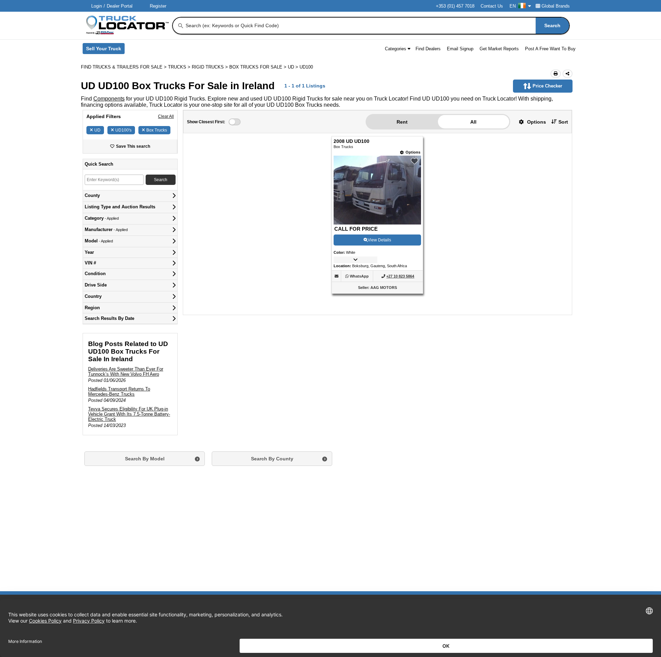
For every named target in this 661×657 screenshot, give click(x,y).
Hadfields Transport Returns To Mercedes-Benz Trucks (119, 391)
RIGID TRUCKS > (210, 67)
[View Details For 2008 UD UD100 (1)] (377, 223)
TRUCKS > (180, 67)
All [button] (473, 122)
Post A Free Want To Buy (550, 48)
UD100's (123, 130)
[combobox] (377, 26)
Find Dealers (428, 48)
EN (513, 6)
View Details (379, 240)
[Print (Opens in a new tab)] (555, 74)
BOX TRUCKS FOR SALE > (258, 67)
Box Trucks (156, 130)
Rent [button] (402, 122)
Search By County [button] (272, 458)
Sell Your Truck (105, 50)
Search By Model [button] (145, 458)
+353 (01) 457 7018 (455, 6)
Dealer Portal (120, 6)
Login (96, 6)
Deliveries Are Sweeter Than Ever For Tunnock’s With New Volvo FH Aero (125, 371)
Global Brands (556, 6)
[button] (530, 121)
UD (97, 130)
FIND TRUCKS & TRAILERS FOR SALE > (124, 67)
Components (109, 99)
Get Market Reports (499, 48)
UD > (294, 67)
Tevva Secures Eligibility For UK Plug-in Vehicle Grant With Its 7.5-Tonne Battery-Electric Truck (129, 414)
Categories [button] (395, 48)
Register (158, 6)
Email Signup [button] (460, 48)
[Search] (181, 26)
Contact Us (492, 6)
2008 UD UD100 (351, 141)
